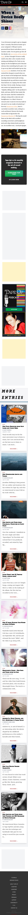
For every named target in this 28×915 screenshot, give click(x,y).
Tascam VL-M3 (5, 71)
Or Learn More (14, 179)
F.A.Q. (14, 905)
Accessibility (14, 902)
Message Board (14, 880)
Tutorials (14, 877)
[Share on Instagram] (10, 28)
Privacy (14, 894)
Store (14, 892)
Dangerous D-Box (12, 106)
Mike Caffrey (6, 24)
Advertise (14, 886)
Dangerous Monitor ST (8, 116)
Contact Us (14, 908)
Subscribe (14, 889)
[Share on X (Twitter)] (6, 28)
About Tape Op (14, 884)
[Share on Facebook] (2, 28)
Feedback (14, 897)
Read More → (14, 448)
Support (14, 900)
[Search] (22, 2)
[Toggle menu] (25, 2)
